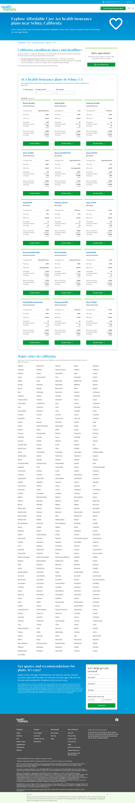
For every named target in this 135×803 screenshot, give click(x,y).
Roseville (95, 568)
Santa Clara (77, 591)
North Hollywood (60, 523)
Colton (95, 411)
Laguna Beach (22, 478)
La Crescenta (21, 471)
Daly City (39, 422)
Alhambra (96, 366)
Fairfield (39, 441)
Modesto (39, 508)
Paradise (20, 542)
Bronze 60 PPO (91, 153)
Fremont (39, 444)
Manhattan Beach (42, 497)
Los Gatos (77, 493)
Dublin (57, 429)
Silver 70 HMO (28, 153)
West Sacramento (42, 643)
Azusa (38, 381)
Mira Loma (96, 504)
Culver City (77, 418)
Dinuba (76, 426)
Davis (94, 422)
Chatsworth (96, 403)
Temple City (40, 621)
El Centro (95, 429)
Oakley (76, 527)
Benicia (20, 388)
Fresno (57, 444)
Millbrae (57, 504)
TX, (91, 738)
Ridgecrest (58, 564)
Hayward (95, 456)
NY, (101, 736)
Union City (58, 628)
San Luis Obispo (60, 583)
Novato (20, 527)
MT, (112, 734)
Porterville (40, 553)
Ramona (76, 553)
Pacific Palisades (41, 534)
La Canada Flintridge (99, 467)
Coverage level (39, 89)
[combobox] (45, 92)
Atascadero (77, 377)
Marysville (39, 501)
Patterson (96, 542)
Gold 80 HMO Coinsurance (33, 302)
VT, (98, 738)
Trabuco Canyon (97, 621)
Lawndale (95, 482)
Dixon (94, 426)
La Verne (57, 474)
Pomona (76, 549)
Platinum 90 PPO (61, 203)
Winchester (58, 647)
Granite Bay (58, 452)
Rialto (19, 564)
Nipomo (76, 519)
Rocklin (20, 568)
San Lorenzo (40, 583)
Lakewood (39, 482)
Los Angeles (40, 493)
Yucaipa (95, 651)
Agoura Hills (40, 366)
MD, (97, 734)
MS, (110, 734)
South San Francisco (61, 609)
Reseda (95, 561)
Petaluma (39, 546)
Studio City (40, 613)
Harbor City (58, 456)
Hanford (39, 456)
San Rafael (58, 587)
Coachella (77, 411)
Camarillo (58, 396)
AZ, (93, 732)
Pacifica (57, 534)
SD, (116, 736)
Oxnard (20, 534)
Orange (57, 531)
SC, (114, 736)
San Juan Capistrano (99, 579)
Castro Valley (21, 403)
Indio (94, 463)
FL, (106, 732)
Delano (20, 426)
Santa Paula (77, 594)
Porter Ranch (22, 553)
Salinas (57, 572)
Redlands (20, 561)
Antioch (39, 373)
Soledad (20, 606)
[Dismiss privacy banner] (107, 794)
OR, (108, 736)
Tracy (19, 624)
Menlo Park (96, 501)
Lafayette (95, 474)
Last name (91, 684)
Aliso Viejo (21, 369)
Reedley (76, 561)
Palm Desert (96, 534)
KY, (93, 734)
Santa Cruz (21, 594)
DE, (104, 732)
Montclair (77, 508)
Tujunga (39, 624)
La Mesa (76, 471)
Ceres (57, 403)
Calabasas (21, 396)
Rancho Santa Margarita (62, 557)
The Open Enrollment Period (29, 59)
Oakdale (39, 527)
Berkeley (39, 388)
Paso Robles (77, 542)
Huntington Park (41, 463)
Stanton (95, 609)
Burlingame (96, 392)
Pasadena (58, 542)
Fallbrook (58, 441)
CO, (98, 732)
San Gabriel (40, 579)
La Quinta (39, 474)
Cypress (20, 422)
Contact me (101, 705)
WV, (105, 738)
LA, (95, 734)
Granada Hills (41, 452)
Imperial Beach (59, 463)
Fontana (95, 441)
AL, (89, 732)
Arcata (20, 377)
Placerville (21, 549)
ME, (100, 734)
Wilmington (40, 647)
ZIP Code (90, 690)
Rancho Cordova (98, 553)
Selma (19, 602)
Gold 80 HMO (60, 103)
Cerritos (76, 403)
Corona (76, 414)
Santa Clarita (96, 591)
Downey (20, 429)
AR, (91, 732)
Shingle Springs (78, 602)
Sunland (95, 613)
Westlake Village (60, 643)
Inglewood (21, 467)
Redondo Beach (41, 561)
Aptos (76, 373)
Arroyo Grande (41, 377)
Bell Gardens (59, 384)
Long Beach (77, 489)
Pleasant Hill (40, 549)
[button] (45, 89)
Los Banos (58, 493)
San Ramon (77, 587)
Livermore (77, 486)
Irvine (38, 467)
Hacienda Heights (98, 452)
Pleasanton (58, 549)
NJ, (94, 736)
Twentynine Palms (23, 628)
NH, (91, 736)
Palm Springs (22, 538)
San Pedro (40, 587)
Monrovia (58, 508)
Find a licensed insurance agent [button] (113, 8)
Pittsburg (77, 546)
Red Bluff (76, 557)
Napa (56, 516)
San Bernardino (78, 572)
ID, (114, 732)
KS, (91, 734)
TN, (89, 738)
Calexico (39, 396)
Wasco (38, 639)
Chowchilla (77, 407)
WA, (100, 738)
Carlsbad (39, 399)
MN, (104, 734)
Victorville (39, 636)
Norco (94, 519)
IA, (112, 732)
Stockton (20, 613)
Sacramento (40, 572)
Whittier (95, 643)
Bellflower (77, 384)
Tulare (57, 624)
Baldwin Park (78, 381)
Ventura (20, 636)
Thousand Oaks (59, 621)
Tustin (94, 624)
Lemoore (39, 486)
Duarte (39, 429)
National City (78, 516)
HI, (110, 732)
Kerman (76, 467)
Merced (20, 504)
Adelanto (20, 366)
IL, (116, 732)
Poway (57, 553)
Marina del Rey (78, 497)
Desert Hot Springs (42, 426)
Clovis (57, 411)
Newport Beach (59, 519)
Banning (95, 381)
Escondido (77, 437)
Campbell (77, 396)
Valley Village (59, 632)
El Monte (57, 433)
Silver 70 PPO (91, 203)
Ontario (39, 531)
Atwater (95, 377)
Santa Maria (40, 594)
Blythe (76, 388)
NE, (89, 736)
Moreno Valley (78, 512)
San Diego (58, 576)
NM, (96, 736)
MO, (107, 734)
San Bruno (96, 572)
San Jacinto (58, 579)
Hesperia (58, 459)
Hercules (39, 459)
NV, (99, 736)
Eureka (95, 437)
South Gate (96, 606)
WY (107, 738)
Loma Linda (21, 489)
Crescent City (59, 418)
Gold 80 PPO (27, 203)
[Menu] (133, 8)
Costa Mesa (21, 418)
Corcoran (58, 414)
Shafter (39, 602)
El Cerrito (20, 433)
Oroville (95, 531)
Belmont (95, 384)
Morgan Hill (96, 512)
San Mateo (96, 583)
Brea (19, 392)
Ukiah (38, 628)
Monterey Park (22, 512)
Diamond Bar (59, 426)
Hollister (95, 459)
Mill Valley (39, 504)
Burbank (76, 392)
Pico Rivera (58, 546)
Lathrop (76, 482)
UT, (93, 738)
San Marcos (77, 583)
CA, (95, 732)
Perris (19, 546)
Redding (95, 557)
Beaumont (40, 384)
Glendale (76, 448)
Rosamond (58, 568)
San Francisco (22, 579)
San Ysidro (96, 587)
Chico (19, 407)
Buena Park (58, 392)
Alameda (57, 366)
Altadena (39, 369)
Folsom (76, 441)
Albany (76, 366)
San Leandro (21, 583)
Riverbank (77, 564)
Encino (57, 437)
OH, (103, 736)
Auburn (20, 381)
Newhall (39, 519)
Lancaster (58, 482)
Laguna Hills (40, 478)
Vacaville (95, 628)
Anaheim (76, 369)
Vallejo (38, 632)
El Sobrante (77, 433)
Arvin (56, 377)
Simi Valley (96, 602)
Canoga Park (96, 396)
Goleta (20, 452)
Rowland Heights (23, 572)
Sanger (20, 591)
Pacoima (76, 534)
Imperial (76, 463)
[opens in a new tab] (116, 721)
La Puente (21, 474)
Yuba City (77, 651)
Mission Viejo (22, 508)
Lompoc (57, 489)
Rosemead (77, 568)
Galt (94, 444)
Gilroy (57, 448)
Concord (39, 414)
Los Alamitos (96, 489)
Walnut (20, 639)
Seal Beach (58, 598)
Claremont (40, 411)
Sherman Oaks (59, 602)
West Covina (77, 639)
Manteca (57, 497)
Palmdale (39, 538)
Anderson (96, 369)
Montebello (96, 508)
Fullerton (76, 444)
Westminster (78, 643)
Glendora (95, 448)
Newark (95, 516)
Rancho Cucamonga (24, 557)
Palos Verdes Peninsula (81, 538)
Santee (20, 598)
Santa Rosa (96, 594)
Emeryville (21, 437)
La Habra (39, 471)
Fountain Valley (22, 444)
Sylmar (57, 617)
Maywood (58, 501)
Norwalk (95, 523)
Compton (20, 414)
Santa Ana (39, 591)
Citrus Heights (22, 411)
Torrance (76, 621)
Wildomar (21, 647)
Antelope (20, 373)
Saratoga (39, 598)
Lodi (94, 486)
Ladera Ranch (78, 474)
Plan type (59, 89)
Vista (75, 636)
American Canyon (60, 369)
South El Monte (78, 606)
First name (91, 677)
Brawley (95, 388)
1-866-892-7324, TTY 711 (113, 2)
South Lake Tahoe (23, 609)
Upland (76, 628)
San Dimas (77, 576)
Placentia (95, 546)
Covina (39, 418)
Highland (76, 459)
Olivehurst (21, 531)
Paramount (40, 542)
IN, (89, 734)
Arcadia (95, 373)
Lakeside (20, 482)
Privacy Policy (69, 692)
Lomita (39, 489)
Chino (57, 407)
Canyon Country (22, 399)
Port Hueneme (97, 549)
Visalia (57, 636)
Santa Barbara (59, 591)
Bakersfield (58, 381)
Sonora (57, 606)
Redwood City (59, 561)
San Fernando (97, 576)
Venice (95, 632)
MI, (102, 734)
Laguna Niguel (59, 478)
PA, (110, 736)
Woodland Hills (22, 651)
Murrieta (39, 516)
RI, (112, 736)
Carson (76, 399)
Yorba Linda (58, 651)
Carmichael (58, 399)
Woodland (40, 651)
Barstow (20, 384)
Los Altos (20, 493)
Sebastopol (96, 598)
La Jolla (57, 471)
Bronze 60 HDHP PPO (63, 153)
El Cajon (76, 429)
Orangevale (77, 531)
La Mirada (96, 471)
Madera (20, 497)
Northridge (77, 523)
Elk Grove (95, 433)
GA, (109, 732)
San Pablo (21, 587)
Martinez (20, 501)
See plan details (35, 143)
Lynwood (95, 493)
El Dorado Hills (41, 433)
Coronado (96, 414)
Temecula (21, 621)
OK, (106, 736)
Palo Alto (58, 538)
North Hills (40, 523)
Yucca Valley (21, 654)
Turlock (76, 624)
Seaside (76, 598)
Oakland (57, 527)
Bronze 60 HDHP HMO (31, 252)
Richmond (40, 564)
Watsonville (58, 639)
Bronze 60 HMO (29, 103)
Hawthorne (77, 456)
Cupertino (96, 418)
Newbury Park (22, 519)
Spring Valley (78, 609)
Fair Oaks (20, 441)
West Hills (96, 639)
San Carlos (21, 576)
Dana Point (58, 422)
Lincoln (57, 486)
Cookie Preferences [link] (73, 750)
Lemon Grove (22, 486)
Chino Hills (40, 407)
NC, (115, 734)
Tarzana (76, 617)
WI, (102, 738)
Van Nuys (77, 632)
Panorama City (97, 538)
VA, (96, 738)
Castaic (95, 399)
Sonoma (39, 606)
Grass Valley (77, 452)
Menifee (76, 501)
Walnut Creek (97, 636)
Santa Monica (59, 594)
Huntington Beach (23, 463)
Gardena (39, 448)
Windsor (76, 647)
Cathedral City (41, 403)
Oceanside (96, 527)
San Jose (76, 579)
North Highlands (23, 523)
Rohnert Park (40, 568)
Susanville (39, 617)
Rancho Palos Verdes (43, 557)
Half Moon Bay (22, 456)
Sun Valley (77, 613)
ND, (117, 734)
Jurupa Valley (59, 467)
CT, (100, 732)
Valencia (20, 632)
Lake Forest (96, 478)
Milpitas (76, 504)
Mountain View (22, 516)
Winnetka (95, 647)
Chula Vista (96, 407)
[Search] (129, 8)
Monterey (39, 512)
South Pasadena (41, 609)
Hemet (20, 459)
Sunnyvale (21, 617)
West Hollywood (22, 643)
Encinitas (39, 437)
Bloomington (59, 388)
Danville (76, 422)
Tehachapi (96, 617)
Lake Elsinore (78, 478)
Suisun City (58, 613)
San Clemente (41, 576)
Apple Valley (58, 373)
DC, (102, 732)
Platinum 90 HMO (93, 103)
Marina (95, 497)
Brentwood (40, 392)
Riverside (95, 564)
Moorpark (58, 512)
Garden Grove (22, 448)
